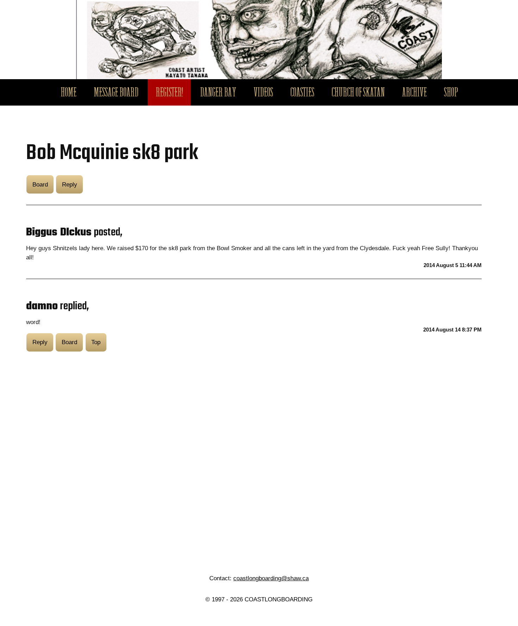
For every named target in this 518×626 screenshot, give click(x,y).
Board (40, 184)
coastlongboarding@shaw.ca (271, 578)
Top (95, 342)
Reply (69, 184)
